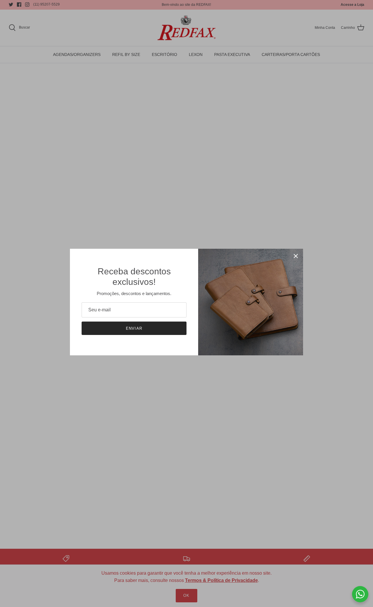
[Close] (295, 256)
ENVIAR (134, 328)
